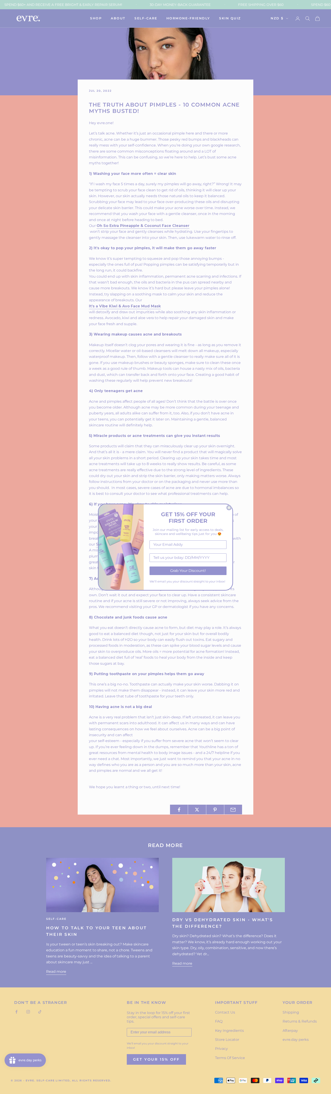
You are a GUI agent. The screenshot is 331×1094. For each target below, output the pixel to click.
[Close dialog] (229, 507)
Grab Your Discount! (188, 571)
